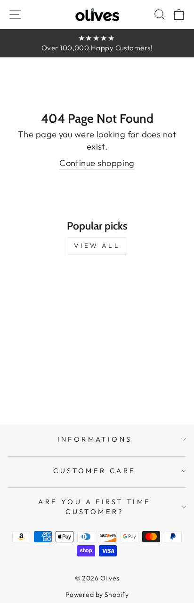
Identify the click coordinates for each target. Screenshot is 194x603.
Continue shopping (97, 163)
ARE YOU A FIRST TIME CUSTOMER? (94, 506)
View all (97, 245)
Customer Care (94, 470)
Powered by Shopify (97, 594)
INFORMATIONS (94, 439)
